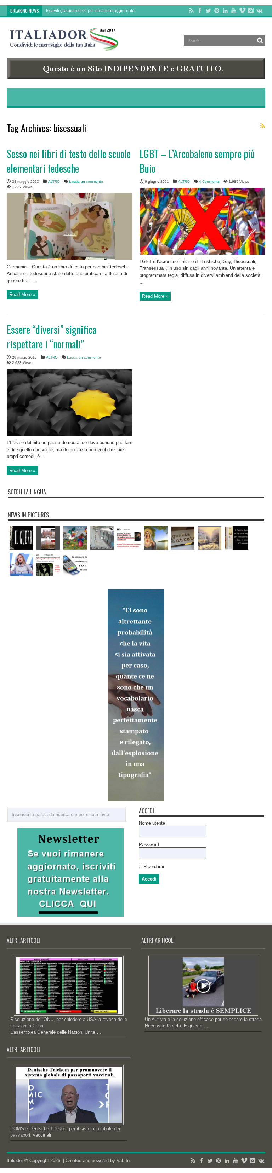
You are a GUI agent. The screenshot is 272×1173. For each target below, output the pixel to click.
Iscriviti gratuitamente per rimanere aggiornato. (91, 10)
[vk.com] (259, 10)
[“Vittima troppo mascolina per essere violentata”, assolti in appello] (48, 564)
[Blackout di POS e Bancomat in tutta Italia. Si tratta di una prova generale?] (75, 564)
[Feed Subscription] (262, 126)
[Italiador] (64, 45)
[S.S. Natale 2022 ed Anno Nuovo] (209, 538)
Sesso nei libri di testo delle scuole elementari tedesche (69, 160)
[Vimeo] (242, 10)
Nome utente (152, 823)
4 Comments (209, 182)
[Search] (260, 40)
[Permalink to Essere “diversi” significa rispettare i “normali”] (69, 434)
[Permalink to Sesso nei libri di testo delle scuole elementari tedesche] (69, 258)
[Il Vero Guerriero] (21, 538)
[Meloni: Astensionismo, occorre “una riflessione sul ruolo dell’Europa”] (21, 564)
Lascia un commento (86, 182)
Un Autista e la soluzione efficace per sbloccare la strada (203, 1019)
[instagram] (250, 10)
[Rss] (191, 10)
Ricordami (153, 866)
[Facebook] (199, 10)
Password (149, 844)
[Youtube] (233, 10)
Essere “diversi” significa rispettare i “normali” (51, 336)
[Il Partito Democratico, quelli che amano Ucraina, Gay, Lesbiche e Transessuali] (236, 538)
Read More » (22, 294)
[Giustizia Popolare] (102, 538)
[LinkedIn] (225, 10)
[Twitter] (208, 10)
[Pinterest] (216, 10)
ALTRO (54, 182)
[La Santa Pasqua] (75, 538)
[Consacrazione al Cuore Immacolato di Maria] (156, 538)
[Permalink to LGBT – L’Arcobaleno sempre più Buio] (202, 253)
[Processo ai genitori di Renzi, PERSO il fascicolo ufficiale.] (129, 538)
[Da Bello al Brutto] (48, 538)
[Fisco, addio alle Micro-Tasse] (182, 538)
